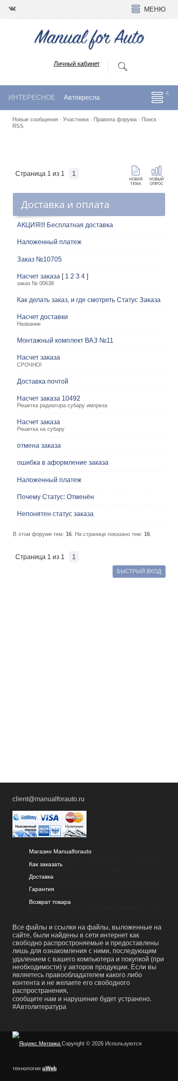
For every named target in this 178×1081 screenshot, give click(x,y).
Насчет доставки (42, 316)
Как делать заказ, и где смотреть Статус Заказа (89, 299)
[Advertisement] (89, 669)
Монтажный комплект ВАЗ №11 (65, 340)
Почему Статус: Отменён (55, 496)
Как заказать (46, 864)
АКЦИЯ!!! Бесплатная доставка (65, 224)
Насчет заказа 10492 (48, 398)
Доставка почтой (42, 381)
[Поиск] (122, 66)
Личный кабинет (77, 63)
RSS (18, 126)
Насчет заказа (38, 276)
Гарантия (41, 889)
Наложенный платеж (49, 241)
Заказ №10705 (39, 259)
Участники (76, 119)
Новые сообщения (35, 119)
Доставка (41, 876)
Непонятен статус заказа (55, 513)
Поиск (149, 119)
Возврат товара (50, 901)
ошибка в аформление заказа (62, 462)
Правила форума (115, 119)
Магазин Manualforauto (60, 851)
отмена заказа (39, 445)
